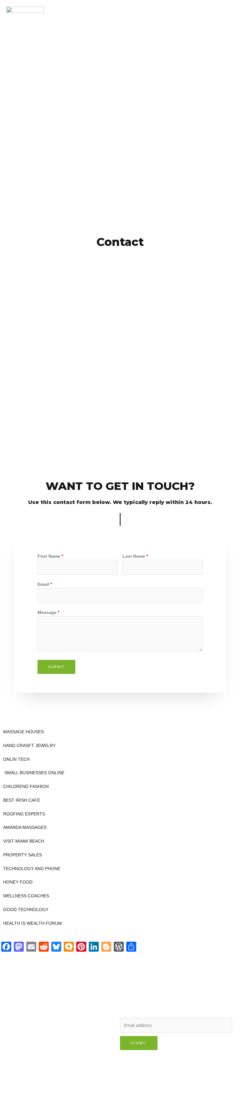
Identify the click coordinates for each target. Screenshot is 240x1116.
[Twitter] (27, 1000)
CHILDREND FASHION (26, 786)
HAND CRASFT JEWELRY (29, 745)
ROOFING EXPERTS (24, 814)
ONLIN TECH (16, 759)
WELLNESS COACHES (26, 896)
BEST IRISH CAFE (21, 800)
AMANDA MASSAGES (25, 827)
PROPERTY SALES (22, 855)
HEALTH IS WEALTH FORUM (32, 923)
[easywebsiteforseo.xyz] (25, 11)
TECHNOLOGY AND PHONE (31, 868)
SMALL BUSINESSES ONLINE (33, 772)
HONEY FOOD (17, 882)
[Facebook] (11, 1000)
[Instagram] (43, 1000)
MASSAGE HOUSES (23, 732)
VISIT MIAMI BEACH (23, 841)
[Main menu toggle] (227, 10)
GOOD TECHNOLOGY (25, 909)
